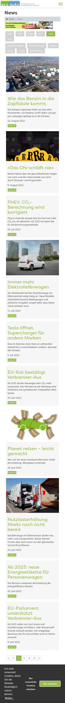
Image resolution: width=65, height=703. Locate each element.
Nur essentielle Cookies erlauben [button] (30, 683)
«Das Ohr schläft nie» (31, 168)
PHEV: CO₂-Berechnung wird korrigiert (26, 207)
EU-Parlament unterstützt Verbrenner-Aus (24, 613)
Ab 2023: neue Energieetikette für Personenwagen (28, 572)
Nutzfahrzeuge (36, 45)
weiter (11, 125)
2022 (50, 33)
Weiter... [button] (9, 698)
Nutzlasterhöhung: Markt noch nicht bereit (28, 525)
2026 (9, 33)
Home (11, 19)
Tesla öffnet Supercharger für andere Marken (26, 333)
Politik (22, 50)
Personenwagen (15, 45)
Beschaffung (36, 50)
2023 (40, 33)
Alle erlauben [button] (50, 684)
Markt (10, 50)
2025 (20, 33)
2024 (30, 33)
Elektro (53, 45)
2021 (9, 38)
